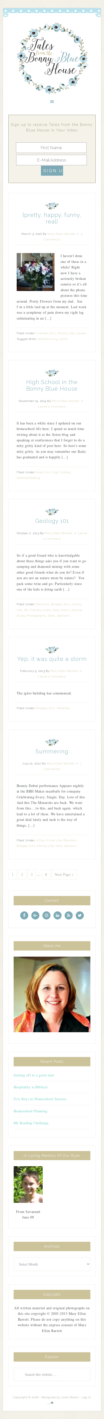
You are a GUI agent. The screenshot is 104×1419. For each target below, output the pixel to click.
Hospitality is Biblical (31, 1087)
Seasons (63, 615)
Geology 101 (52, 520)
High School (61, 472)
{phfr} (64, 339)
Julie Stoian (70, 1397)
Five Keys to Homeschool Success (40, 1098)
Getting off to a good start (34, 1075)
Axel (39, 472)
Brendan (42, 604)
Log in (86, 1397)
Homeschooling (28, 478)
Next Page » (64, 874)
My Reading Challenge (31, 1122)
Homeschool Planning (30, 1111)
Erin (53, 333)
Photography (36, 615)
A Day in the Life (49, 840)
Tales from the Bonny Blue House (52, 59)
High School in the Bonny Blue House (52, 385)
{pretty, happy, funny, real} (52, 218)
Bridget (56, 604)
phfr (41, 339)
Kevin (65, 610)
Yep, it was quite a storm (52, 659)
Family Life (66, 333)
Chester (42, 333)
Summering (52, 751)
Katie (47, 610)
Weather (63, 708)
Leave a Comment (52, 406)
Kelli (56, 610)
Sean (51, 615)
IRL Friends (32, 610)
